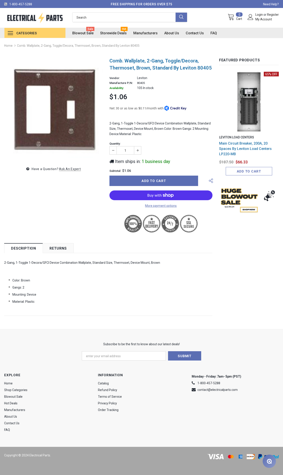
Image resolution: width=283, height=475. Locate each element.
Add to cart (249, 171)
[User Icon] (250, 17)
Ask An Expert (70, 169)
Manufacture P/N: (121, 83)
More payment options (161, 205)
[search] (124, 17)
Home (8, 45)
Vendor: (114, 78)
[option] (53, 108)
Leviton (142, 78)
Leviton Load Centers (236, 137)
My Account (263, 19)
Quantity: (114, 144)
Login (259, 14)
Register (273, 14)
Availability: (116, 88)
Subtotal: (115, 171)
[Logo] (35, 17)
